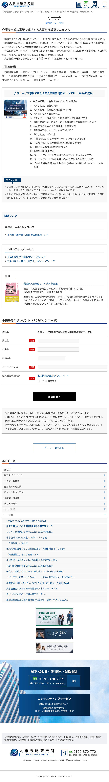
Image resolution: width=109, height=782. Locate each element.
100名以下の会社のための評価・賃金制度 (26, 520)
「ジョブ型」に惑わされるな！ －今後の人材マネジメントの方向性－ (40, 577)
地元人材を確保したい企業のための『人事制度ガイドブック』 (36, 548)
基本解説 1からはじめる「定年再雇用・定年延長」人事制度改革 (37, 582)
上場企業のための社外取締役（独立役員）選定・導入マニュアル (37, 599)
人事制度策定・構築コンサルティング (26, 257)
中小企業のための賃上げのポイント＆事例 (26, 537)
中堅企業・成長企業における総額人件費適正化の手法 (31, 560)
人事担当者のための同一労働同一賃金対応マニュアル (31, 588)
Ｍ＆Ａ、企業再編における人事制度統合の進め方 (29, 531)
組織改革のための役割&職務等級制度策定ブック (29, 526)
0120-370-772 (51, 678)
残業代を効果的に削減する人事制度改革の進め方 (29, 565)
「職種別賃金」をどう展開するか (22, 554)
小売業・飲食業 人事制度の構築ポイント (28, 234)
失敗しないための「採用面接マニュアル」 (26, 594)
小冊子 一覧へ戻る (54, 447)
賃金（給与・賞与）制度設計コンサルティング (31, 261)
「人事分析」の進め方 (17, 543)
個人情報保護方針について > (53, 375)
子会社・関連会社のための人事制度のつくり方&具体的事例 (34, 571)
